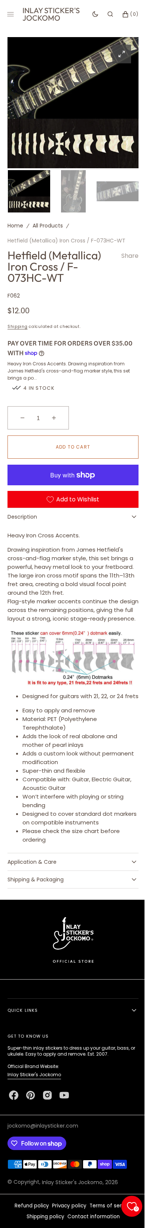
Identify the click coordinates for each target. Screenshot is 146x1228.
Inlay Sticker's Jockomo (34, 1096)
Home (15, 223)
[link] (70, 961)
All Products (48, 223)
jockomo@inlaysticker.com (42, 1147)
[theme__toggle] (89, 14)
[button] (104, 14)
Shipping (17, 325)
